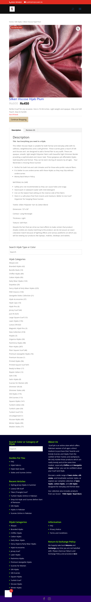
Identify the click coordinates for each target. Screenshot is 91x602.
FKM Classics (14, 292)
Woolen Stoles (14, 427)
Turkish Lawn (14, 408)
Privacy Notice (55, 529)
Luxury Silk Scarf (17, 488)
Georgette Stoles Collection (19, 295)
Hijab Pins (13, 306)
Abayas (12, 263)
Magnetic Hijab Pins (17, 328)
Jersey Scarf (13, 310)
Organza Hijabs (15, 339)
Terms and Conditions (58, 533)
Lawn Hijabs (14, 321)
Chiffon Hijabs (14, 274)
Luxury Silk (13, 325)
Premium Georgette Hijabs (19, 354)
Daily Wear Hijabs (16, 281)
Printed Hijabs (14, 361)
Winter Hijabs (14, 423)
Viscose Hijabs (14, 419)
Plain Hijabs (13, 346)
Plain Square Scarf (16, 350)
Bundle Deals (14, 270)
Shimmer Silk (14, 387)
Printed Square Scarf (17, 365)
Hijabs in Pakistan (18, 509)
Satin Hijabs (14, 379)
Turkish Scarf (14, 412)
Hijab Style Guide (17, 469)
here (75, 554)
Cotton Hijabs (14, 277)
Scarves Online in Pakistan (21, 513)
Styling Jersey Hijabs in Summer (23, 485)
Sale (10, 376)
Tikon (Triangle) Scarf (19, 492)
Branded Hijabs (15, 266)
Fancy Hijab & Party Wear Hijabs (21, 288)
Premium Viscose (16, 357)
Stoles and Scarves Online (21, 472)
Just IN (11, 314)
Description (16, 130)
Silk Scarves (13, 397)
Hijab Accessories (16, 299)
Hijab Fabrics (16, 465)
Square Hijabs (14, 401)
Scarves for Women (16, 383)
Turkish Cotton (15, 405)
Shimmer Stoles (15, 390)
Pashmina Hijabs (15, 343)
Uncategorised (15, 416)
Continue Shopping (18, 119)
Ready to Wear (15, 368)
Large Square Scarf (16, 317)
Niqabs (12, 336)
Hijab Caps (13, 303)
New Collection (15, 332)
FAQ (12, 461)
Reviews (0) (30, 130)
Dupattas (12, 284)
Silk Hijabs (18, 22)
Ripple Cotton (14, 372)
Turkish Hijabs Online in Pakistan (24, 496)
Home (11, 22)
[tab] (16, 130)
